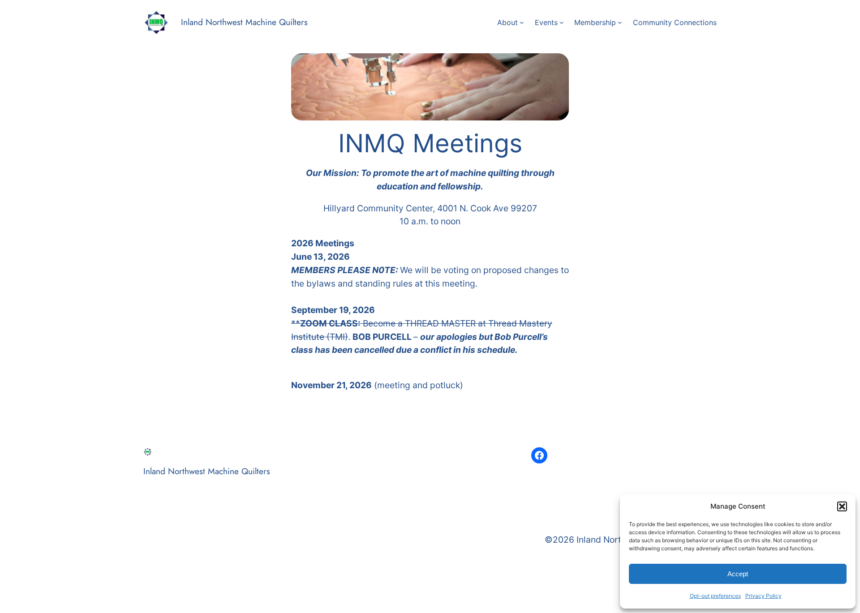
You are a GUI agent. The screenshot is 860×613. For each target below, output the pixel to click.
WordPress (212, 560)
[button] (842, 506)
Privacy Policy (763, 595)
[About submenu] (522, 22)
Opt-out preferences (715, 595)
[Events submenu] (561, 22)
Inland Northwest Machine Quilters (244, 22)
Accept (737, 574)
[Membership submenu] (620, 22)
